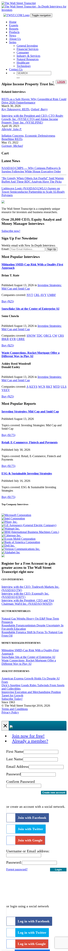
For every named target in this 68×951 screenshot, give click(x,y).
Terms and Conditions (15, 709)
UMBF (51, 295)
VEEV (6, 390)
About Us (15, 38)
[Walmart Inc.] (11, 528)
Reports (13, 28)
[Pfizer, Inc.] (9, 521)
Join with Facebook (32, 818)
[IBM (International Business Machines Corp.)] (30, 532)
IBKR (5, 339)
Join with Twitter (30, 829)
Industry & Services (28, 55)
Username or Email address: (28, 851)
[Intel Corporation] (13, 518)
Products (14, 32)
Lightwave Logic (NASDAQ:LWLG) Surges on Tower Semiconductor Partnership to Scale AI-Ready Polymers (33, 192)
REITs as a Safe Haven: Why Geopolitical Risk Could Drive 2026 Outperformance (34, 101)
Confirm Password (20, 781)
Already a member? (30, 741)
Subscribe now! (11, 231)
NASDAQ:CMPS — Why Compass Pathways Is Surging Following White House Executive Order (31, 169)
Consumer (23, 52)
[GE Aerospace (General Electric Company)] (29, 525)
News (12, 35)
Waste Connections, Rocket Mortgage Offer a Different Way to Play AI (31, 354)
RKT (49, 386)
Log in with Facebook (33, 921)
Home (12, 22)
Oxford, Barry (39, 109)
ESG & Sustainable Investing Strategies (27, 473)
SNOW (31, 335)
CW (54, 335)
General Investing (27, 45)
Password (13, 774)
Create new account (53, 792)
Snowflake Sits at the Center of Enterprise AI (30, 308)
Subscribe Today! (12, 698)
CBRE (21, 339)
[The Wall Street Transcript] (19, 3)
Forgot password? (17, 869)
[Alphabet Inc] (11, 552)
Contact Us (15, 69)
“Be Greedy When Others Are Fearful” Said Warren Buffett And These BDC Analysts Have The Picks (33, 180)
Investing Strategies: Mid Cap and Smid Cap (30, 411)
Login (61, 82)
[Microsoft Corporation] (16, 515)
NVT (30, 295)
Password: (14, 862)
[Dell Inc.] (8, 545)
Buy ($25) (8, 301)
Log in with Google (32, 944)
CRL (37, 295)
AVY (43, 295)
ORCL (47, 335)
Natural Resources (28, 59)
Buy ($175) (8, 435)
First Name (14, 751)
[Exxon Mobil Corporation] (19, 538)
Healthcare (23, 62)
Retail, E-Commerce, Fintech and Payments (30, 442)
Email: (5, 249)
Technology (24, 66)
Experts (13, 25)
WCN (41, 386)
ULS (63, 386)
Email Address (17, 766)
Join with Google (30, 840)
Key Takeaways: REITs (15, 109)
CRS (61, 335)
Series (12, 42)
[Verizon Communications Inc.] (21, 549)
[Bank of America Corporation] (21, 542)
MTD (56, 386)
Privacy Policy (10, 712)
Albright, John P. (12, 129)
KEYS (33, 386)
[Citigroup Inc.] (11, 535)
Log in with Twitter (32, 932)
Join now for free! (28, 736)
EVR (13, 339)
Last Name (14, 759)
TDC (39, 335)
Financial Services (27, 49)
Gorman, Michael (12, 145)
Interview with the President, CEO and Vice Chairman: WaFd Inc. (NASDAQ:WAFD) (28, 602)
